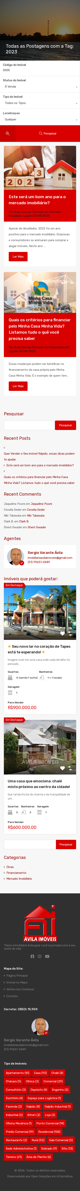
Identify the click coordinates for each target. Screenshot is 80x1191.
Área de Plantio (38, 1157)
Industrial (14, 1115)
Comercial (53, 1081)
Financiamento (60, 347)
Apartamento (17, 1073)
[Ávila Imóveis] (40, 924)
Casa (40, 1073)
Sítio (67, 1148)
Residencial (49, 1132)
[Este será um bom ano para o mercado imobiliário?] (40, 168)
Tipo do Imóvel (13, 97)
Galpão (33, 1106)
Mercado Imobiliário (19, 878)
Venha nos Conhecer (20, 989)
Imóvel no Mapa (16, 982)
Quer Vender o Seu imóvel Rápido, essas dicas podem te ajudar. (39, 456)
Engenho (60, 1090)
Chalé (57, 1073)
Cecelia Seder (36, 509)
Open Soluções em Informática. (52, 1176)
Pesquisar (14, 413)
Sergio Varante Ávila (45, 553)
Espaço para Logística (44, 1098)
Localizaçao (11, 113)
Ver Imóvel (40, 629)
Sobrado (49, 1148)
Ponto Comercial (50, 1123)
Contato (12, 996)
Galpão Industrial (58, 1106)
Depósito (38, 1090)
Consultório (16, 1090)
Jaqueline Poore (41, 504)
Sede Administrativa (21, 1148)
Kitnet (33, 1115)
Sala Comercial (61, 1140)
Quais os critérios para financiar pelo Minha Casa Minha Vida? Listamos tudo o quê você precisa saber (39, 480)
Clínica (32, 1081)
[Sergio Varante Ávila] (15, 563)
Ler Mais (18, 256)
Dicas (10, 867)
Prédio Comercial (20, 1132)
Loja (50, 1115)
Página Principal (17, 975)
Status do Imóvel (14, 80)
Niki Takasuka (35, 515)
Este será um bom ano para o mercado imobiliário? (40, 465)
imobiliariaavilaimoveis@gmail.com (50, 558)
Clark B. (24, 521)
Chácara (13, 1081)
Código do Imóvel (14, 65)
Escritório (14, 1098)
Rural (38, 1140)
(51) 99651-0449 (39, 562)
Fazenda (14, 1106)
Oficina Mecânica (19, 1123)
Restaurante (16, 1140)
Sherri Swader (37, 527)
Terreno (14, 1157)
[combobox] (40, 87)
